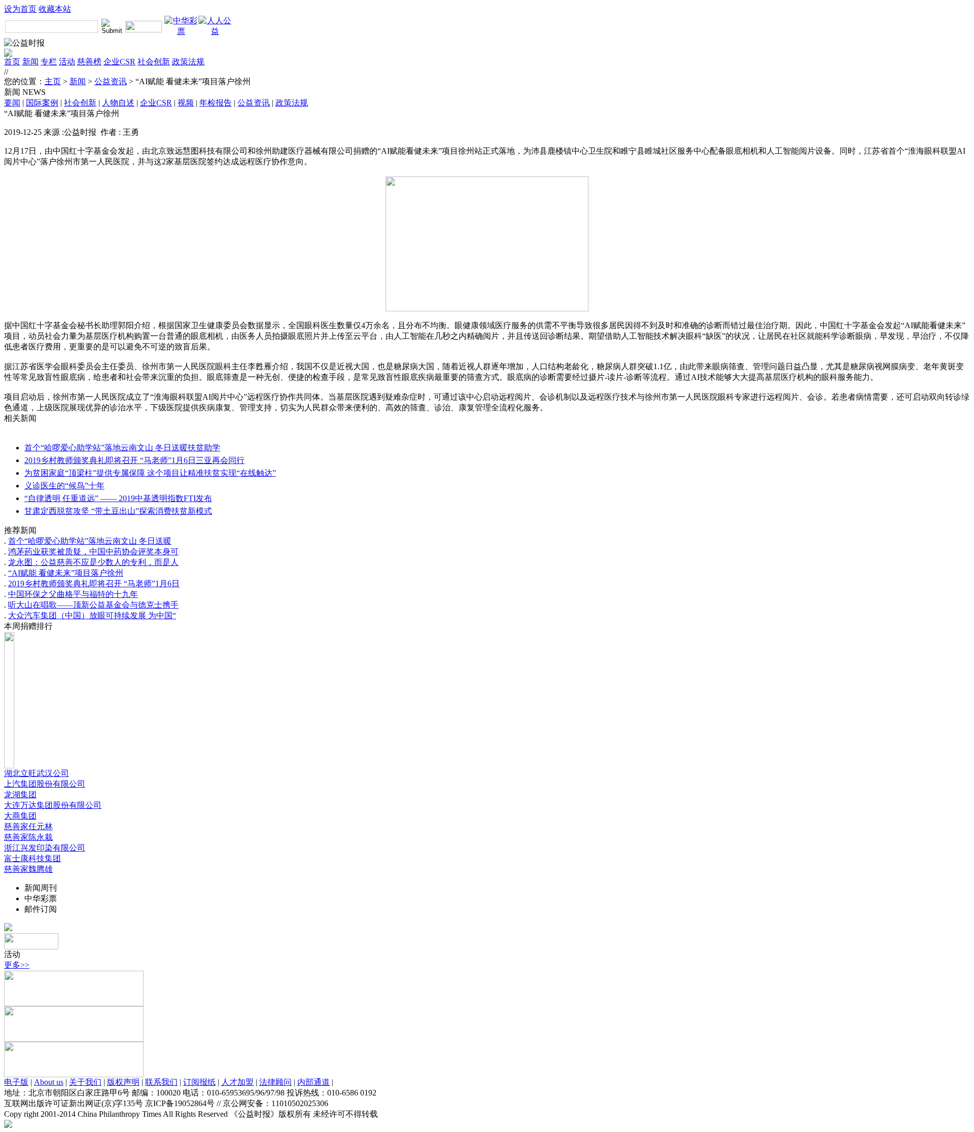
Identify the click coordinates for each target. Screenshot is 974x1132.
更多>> (16, 965)
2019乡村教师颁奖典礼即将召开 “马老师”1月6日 (94, 583)
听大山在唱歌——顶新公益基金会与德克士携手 (93, 604)
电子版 (16, 1082)
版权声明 (123, 1082)
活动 (67, 61)
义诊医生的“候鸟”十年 (64, 485)
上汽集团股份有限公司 (44, 784)
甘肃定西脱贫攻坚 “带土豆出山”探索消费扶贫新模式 (118, 511)
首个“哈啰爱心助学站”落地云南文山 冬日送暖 (89, 541)
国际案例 (42, 102)
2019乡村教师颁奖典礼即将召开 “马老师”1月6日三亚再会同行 (134, 460)
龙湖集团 (20, 794)
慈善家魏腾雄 (28, 869)
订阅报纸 (199, 1082)
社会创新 (153, 61)
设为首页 (20, 9)
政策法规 (188, 61)
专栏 (49, 61)
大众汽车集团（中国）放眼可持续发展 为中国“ (92, 615)
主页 (53, 81)
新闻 (30, 61)
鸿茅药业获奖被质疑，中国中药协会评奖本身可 (93, 551)
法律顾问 (275, 1082)
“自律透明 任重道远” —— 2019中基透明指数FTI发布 (118, 498)
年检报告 (215, 102)
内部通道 (313, 1082)
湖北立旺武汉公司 (36, 773)
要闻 (12, 102)
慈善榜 (89, 61)
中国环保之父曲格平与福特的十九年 (73, 594)
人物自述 (118, 102)
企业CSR (119, 61)
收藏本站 (55, 9)
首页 (12, 61)
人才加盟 (237, 1082)
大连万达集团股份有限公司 (52, 805)
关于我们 (85, 1082)
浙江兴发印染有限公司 (44, 847)
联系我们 (161, 1082)
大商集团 (20, 815)
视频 (186, 102)
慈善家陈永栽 (28, 837)
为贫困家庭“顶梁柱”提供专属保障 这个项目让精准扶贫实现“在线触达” (150, 473)
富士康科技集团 (32, 858)
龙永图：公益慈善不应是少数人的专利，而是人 (93, 562)
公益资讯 (110, 81)
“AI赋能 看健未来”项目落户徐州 (65, 573)
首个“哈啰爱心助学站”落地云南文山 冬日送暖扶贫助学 (122, 447)
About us (48, 1082)
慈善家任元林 (28, 826)
